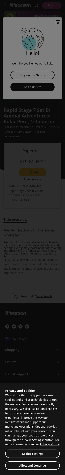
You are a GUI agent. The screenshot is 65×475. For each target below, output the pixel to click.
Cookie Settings (32, 454)
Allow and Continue (32, 466)
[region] (32, 429)
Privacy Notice (49, 444)
